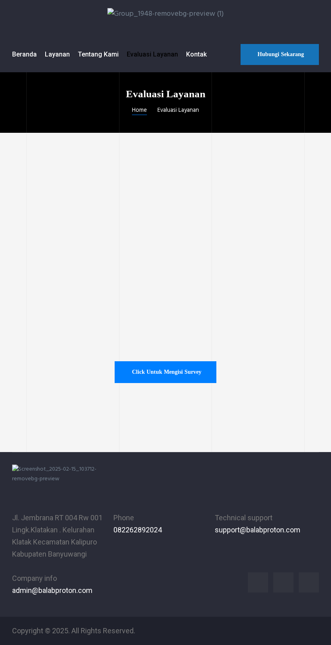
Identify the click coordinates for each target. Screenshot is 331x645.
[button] (280, 54)
